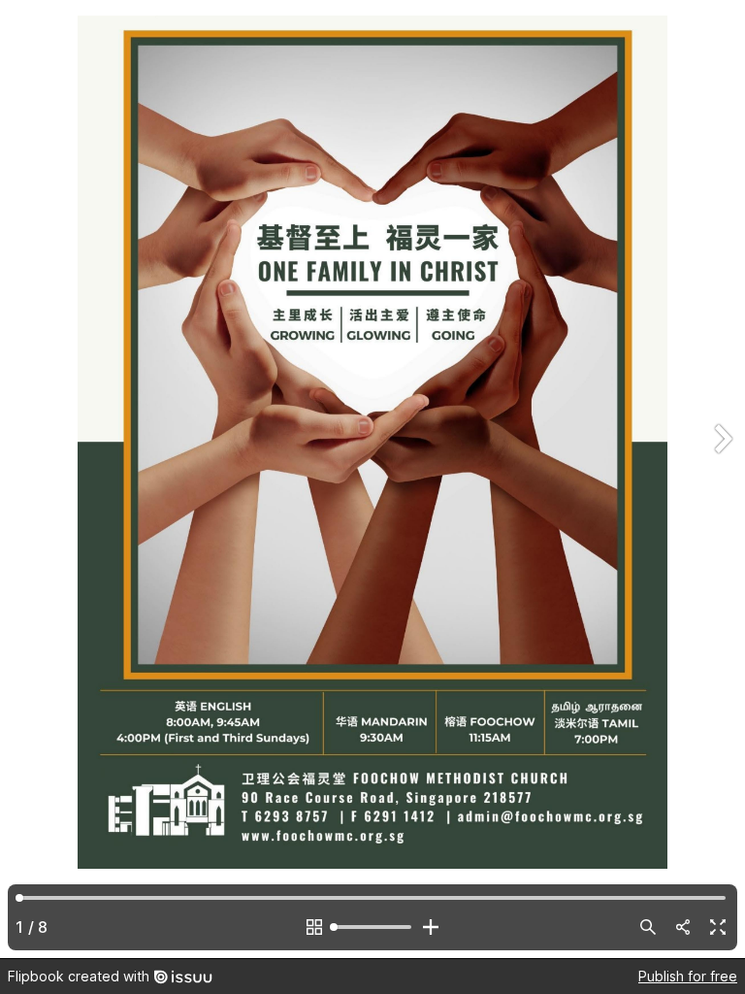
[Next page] (721, 479)
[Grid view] (314, 927)
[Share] (682, 927)
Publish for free (687, 976)
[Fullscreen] (717, 927)
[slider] (372, 927)
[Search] (648, 927)
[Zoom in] (430, 927)
